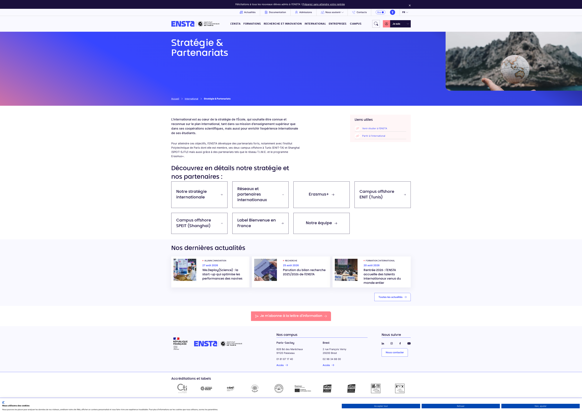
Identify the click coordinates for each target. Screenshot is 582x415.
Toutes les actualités (390, 297)
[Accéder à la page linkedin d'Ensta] (383, 343)
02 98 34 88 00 (332, 359)
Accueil (175, 98)
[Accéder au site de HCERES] (255, 388)
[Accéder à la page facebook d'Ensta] (400, 343)
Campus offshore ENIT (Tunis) (377, 194)
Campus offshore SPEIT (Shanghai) (193, 223)
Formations (252, 24)
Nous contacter (395, 352)
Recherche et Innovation (283, 24)
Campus (355, 24)
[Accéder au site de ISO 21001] (351, 388)
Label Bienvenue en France (256, 223)
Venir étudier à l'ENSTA (374, 128)
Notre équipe (319, 223)
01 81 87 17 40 (284, 359)
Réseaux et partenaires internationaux (252, 194)
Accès (280, 365)
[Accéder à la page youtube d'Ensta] (409, 343)
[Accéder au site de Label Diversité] (400, 388)
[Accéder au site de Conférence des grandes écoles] (206, 388)
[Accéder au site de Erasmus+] (303, 388)
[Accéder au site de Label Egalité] (376, 388)
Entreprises (338, 24)
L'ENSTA (235, 24)
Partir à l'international (373, 135)
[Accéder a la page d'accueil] (195, 24)
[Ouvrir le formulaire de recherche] (376, 24)
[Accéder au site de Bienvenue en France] (279, 388)
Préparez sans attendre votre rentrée (323, 4)
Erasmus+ (319, 195)
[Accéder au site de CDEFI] (230, 388)
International (315, 24)
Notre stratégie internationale (191, 194)
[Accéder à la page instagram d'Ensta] (391, 343)
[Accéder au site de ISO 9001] (327, 388)
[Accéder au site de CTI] (182, 388)
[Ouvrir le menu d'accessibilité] (392, 12)
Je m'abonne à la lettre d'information (291, 316)
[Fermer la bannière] (410, 4)
